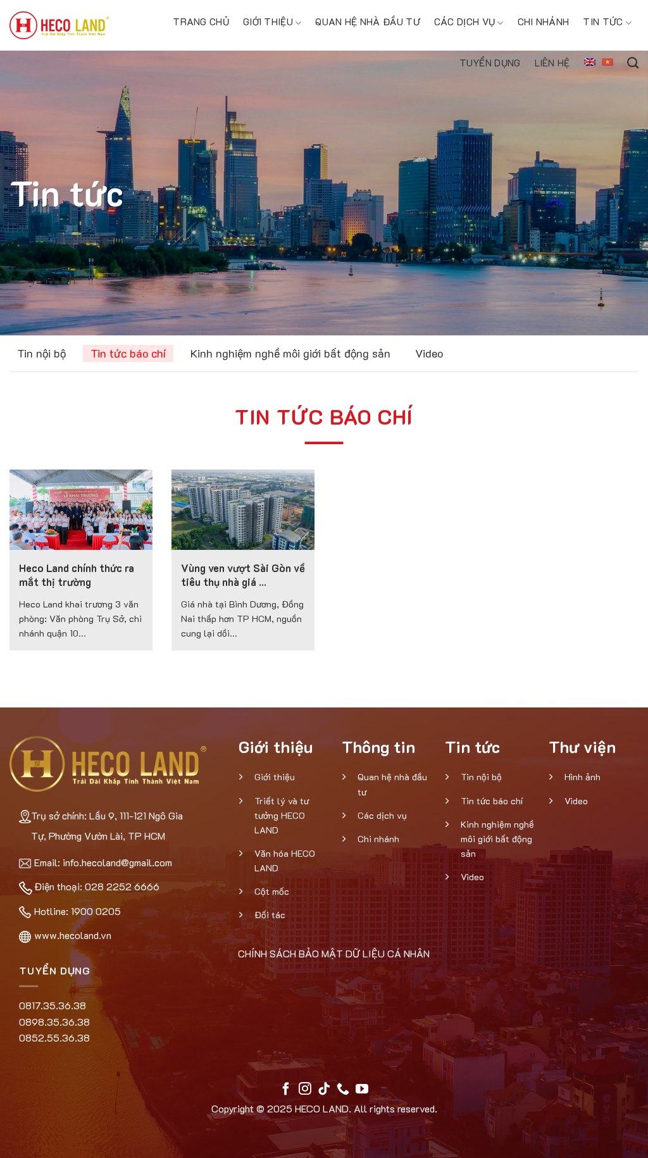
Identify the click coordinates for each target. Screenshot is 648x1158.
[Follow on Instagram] (305, 1090)
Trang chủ (201, 21)
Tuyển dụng (490, 62)
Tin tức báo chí (128, 353)
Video (429, 353)
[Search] (633, 61)
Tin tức (603, 21)
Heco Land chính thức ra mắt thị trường (76, 574)
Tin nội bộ (41, 353)
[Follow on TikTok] (324, 1090)
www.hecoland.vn (72, 935)
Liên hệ (552, 62)
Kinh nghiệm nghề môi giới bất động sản (290, 353)
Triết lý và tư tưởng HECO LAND (281, 815)
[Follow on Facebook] (286, 1090)
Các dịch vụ (464, 21)
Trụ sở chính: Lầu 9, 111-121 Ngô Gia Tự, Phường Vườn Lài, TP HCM (107, 825)
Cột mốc (271, 891)
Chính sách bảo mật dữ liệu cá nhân (333, 953)
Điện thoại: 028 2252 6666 (96, 886)
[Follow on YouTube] (362, 1090)
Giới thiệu (268, 21)
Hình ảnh (582, 777)
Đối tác (269, 915)
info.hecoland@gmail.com (117, 862)
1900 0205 (96, 911)
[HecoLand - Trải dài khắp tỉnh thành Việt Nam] (59, 25)
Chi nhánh (544, 21)
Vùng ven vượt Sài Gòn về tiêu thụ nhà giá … (243, 574)
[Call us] (343, 1090)
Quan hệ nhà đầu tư (367, 21)
